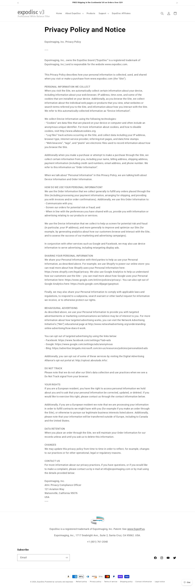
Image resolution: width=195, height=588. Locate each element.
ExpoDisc (40, 582)
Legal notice (160, 582)
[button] (74, 13)
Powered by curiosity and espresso (59, 582)
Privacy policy (95, 582)
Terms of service (110, 582)
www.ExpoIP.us (136, 529)
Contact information (143, 582)
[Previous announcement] (18, 3)
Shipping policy (126, 582)
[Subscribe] (66, 557)
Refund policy (81, 582)
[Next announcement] (177, 3)
